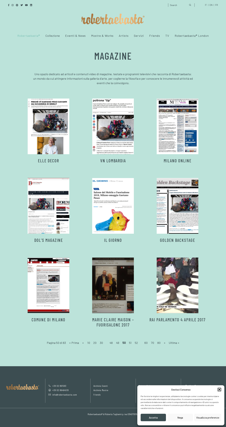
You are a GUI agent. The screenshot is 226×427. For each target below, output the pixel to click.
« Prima (74, 343)
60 (146, 343)
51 (130, 343)
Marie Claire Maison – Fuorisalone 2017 (113, 322)
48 (111, 343)
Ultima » (174, 343)
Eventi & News (75, 35)
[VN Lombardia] (113, 126)
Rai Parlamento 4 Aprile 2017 (177, 319)
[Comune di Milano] (48, 285)
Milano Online (177, 160)
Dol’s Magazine (48, 240)
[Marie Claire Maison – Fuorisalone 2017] (113, 285)
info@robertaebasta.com (64, 394)
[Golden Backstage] (177, 206)
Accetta (153, 417)
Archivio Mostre (100, 390)
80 (158, 343)
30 (101, 343)
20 (94, 343)
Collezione (52, 35)
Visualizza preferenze (207, 417)
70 (152, 343)
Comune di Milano (48, 319)
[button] (219, 389)
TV (167, 35)
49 (117, 343)
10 (88, 343)
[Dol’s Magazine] (48, 206)
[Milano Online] (177, 126)
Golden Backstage (177, 240)
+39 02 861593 (59, 385)
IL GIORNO (113, 240)
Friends (154, 35)
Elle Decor (48, 160)
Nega (180, 417)
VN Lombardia (113, 160)
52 (136, 343)
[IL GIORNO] (113, 206)
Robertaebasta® (28, 35)
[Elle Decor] (48, 126)
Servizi (139, 35)
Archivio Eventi (100, 385)
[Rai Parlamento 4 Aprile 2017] (177, 285)
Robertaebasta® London (192, 35)
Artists (124, 35)
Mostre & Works (102, 35)
